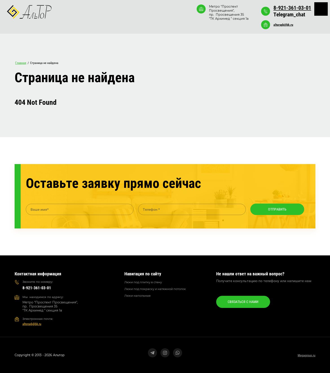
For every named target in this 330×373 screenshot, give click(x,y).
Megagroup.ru (306, 355)
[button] (243, 302)
